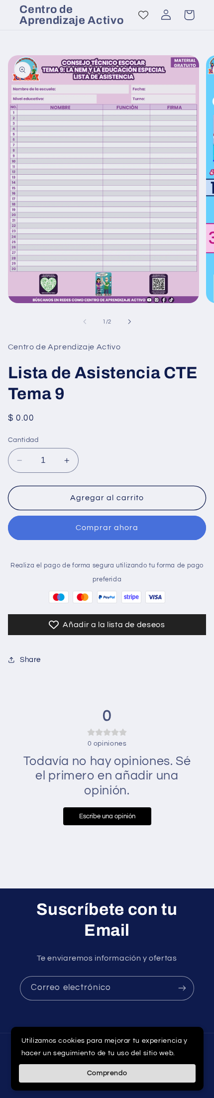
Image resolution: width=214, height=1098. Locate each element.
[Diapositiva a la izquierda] (85, 321)
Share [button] (30, 659)
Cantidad (23, 440)
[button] (189, 14)
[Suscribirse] (182, 988)
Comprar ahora (107, 528)
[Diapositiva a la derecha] (129, 321)
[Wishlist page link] (143, 15)
